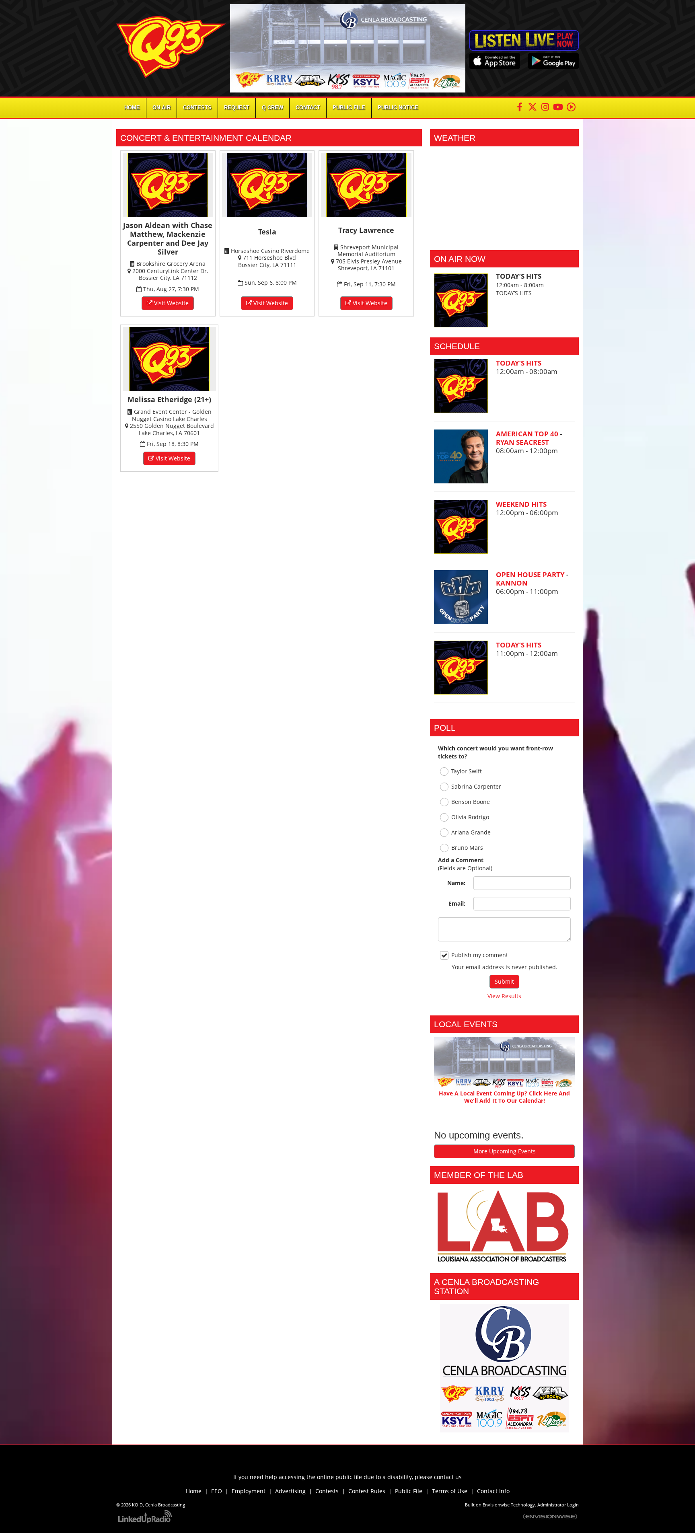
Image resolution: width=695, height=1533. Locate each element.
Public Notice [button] (398, 108)
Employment (248, 1491)
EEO (216, 1491)
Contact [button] (308, 108)
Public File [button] (349, 108)
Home (132, 108)
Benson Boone (470, 802)
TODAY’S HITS (518, 363)
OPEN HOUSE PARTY (531, 574)
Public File (408, 1491)
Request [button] (236, 108)
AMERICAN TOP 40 (528, 433)
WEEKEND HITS (521, 504)
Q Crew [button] (272, 108)
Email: (456, 903)
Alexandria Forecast (504, 238)
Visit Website (170, 303)
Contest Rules (366, 1491)
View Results (504, 996)
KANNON (512, 583)
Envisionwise (496, 1505)
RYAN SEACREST (522, 442)
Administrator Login (558, 1505)
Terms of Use (451, 1491)
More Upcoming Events (504, 1151)
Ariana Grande (471, 832)
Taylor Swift (466, 771)
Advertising (290, 1491)
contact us (448, 1477)
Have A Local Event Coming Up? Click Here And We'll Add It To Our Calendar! (504, 1096)
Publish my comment (479, 955)
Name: (456, 883)
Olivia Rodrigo (470, 817)
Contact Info (493, 1491)
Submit (504, 981)
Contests (327, 1491)
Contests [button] (197, 108)
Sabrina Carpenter (476, 786)
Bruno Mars (467, 847)
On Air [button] (161, 108)
